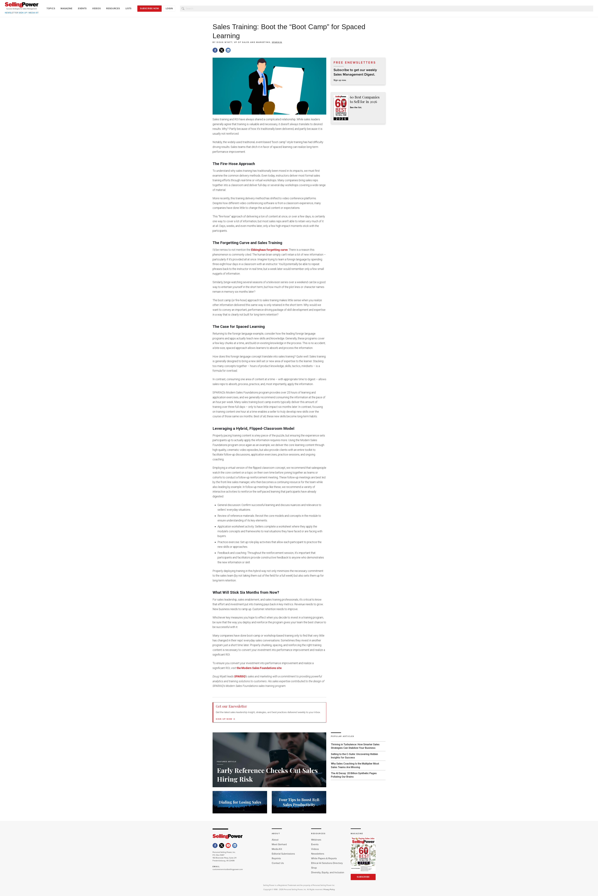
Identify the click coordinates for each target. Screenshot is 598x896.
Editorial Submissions (283, 853)
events (82, 8)
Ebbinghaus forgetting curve (269, 249)
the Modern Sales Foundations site (259, 668)
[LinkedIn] (234, 845)
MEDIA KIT (34, 13)
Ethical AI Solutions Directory (327, 863)
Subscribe (363, 877)
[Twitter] (221, 845)
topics (51, 8)
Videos (315, 849)
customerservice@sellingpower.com (228, 869)
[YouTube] (228, 845)
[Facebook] (215, 845)
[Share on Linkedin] (228, 50)
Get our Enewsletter (231, 706)
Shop (314, 867)
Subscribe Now (149, 8)
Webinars (316, 839)
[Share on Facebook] (215, 50)
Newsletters (317, 853)
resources (113, 8)
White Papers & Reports (324, 858)
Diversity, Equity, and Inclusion (327, 872)
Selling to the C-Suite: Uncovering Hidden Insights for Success (354, 756)
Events (314, 844)
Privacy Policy (329, 889)
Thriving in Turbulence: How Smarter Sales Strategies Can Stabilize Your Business (355, 746)
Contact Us (278, 863)
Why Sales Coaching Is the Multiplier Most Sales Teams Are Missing (355, 765)
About (275, 839)
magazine (66, 8)
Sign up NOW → (225, 719)
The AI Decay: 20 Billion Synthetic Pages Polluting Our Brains (354, 775)
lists (129, 8)
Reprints (276, 858)
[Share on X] (221, 50)
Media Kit (277, 849)
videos (96, 8)
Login (169, 8)
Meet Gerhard (279, 844)
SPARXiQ (277, 42)
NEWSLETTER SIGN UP (16, 13)
